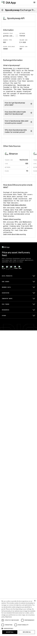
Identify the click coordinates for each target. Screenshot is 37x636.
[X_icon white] (3, 267)
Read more (8, 617)
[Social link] (7, 267)
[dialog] (18, 617)
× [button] (35, 601)
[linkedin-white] (16, 267)
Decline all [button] (27, 632)
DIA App (11, 2)
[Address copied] (17, 36)
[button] (18, 628)
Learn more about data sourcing (14, 234)
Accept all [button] (10, 632)
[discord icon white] (20, 267)
